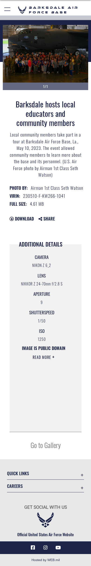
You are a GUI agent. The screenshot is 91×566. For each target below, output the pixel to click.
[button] (7, 10)
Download (24, 219)
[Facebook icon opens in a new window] (32, 547)
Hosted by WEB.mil (46, 560)
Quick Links (18, 473)
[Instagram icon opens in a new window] (45, 547)
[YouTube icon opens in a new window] (58, 547)
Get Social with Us (45, 507)
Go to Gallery (46, 445)
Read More (42, 357)
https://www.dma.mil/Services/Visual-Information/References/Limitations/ (43, 423)
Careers (15, 485)
